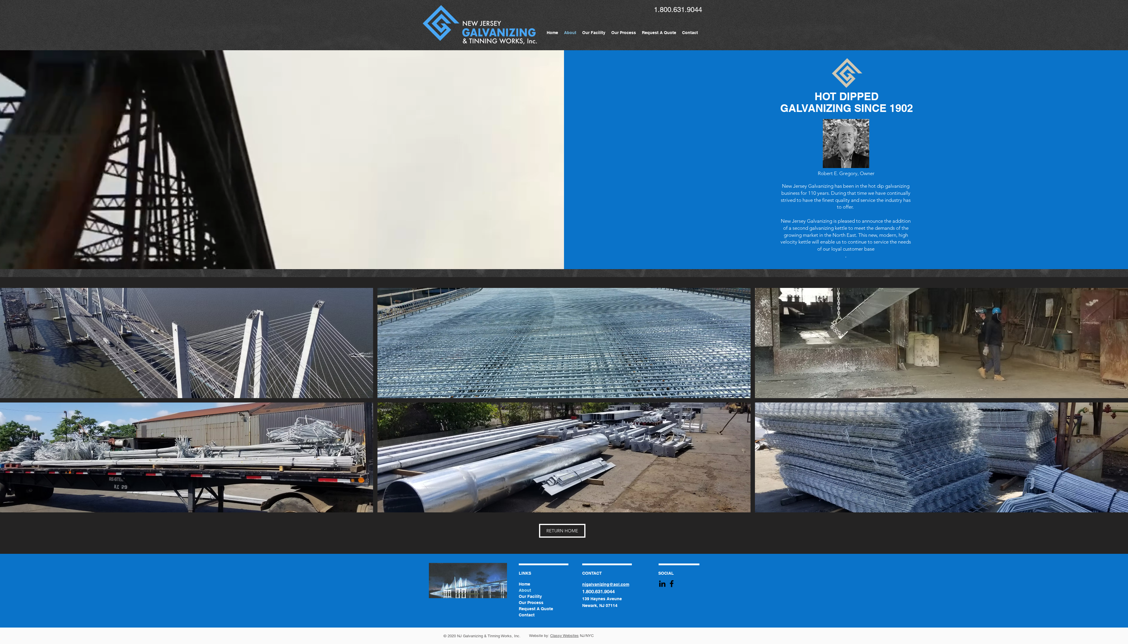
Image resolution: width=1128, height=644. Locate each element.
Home (524, 584)
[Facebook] (671, 583)
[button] (186, 343)
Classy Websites (564, 635)
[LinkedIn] (662, 583)
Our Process (531, 602)
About (525, 590)
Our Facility (530, 596)
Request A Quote (536, 608)
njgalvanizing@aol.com (605, 584)
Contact (527, 615)
